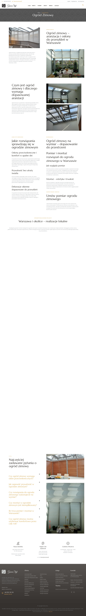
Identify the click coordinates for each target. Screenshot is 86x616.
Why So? (50, 611)
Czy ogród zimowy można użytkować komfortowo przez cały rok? (22, 521)
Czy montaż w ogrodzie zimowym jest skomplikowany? (23, 504)
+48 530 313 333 (9, 592)
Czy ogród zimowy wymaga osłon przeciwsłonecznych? (22, 477)
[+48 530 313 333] (2, 593)
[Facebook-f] (71, 592)
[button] (24, 477)
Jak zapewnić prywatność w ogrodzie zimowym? (21, 485)
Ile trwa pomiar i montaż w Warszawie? (21, 512)
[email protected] (18, 1)
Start (39, 12)
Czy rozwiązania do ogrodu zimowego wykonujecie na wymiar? (21, 494)
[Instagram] (74, 592)
